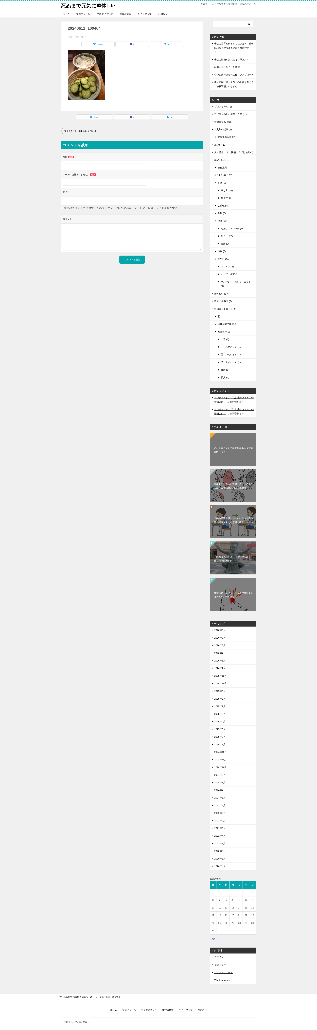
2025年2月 (220, 737)
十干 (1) (225, 339)
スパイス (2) (227, 266)
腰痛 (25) (225, 243)
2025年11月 (220, 676)
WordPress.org (222, 980)
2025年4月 (220, 721)
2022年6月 (220, 813)
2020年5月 (220, 858)
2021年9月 (220, 820)
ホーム (66, 14)
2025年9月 (220, 691)
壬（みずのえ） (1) (231, 347)
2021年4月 (220, 835)
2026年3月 (220, 660)
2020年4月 (220, 866)
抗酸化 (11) (223, 205)
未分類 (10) (220, 144)
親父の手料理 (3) (223, 301)
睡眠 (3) (222, 251)
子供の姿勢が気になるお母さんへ (231, 59)
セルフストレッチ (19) (232, 228)
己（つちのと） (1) (231, 354)
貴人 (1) (225, 377)
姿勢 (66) (222, 183)
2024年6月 (220, 797)
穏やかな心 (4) (221, 160)
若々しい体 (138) (223, 175)
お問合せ (162, 14)
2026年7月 (220, 637)
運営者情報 (125, 14)
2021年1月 (220, 843)
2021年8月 (220, 828)
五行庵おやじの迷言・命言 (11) (230, 114)
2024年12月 (220, 752)
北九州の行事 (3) (226, 137)
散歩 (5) (222, 213)
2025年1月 (220, 744)
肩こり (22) (227, 236)
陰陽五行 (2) (224, 331)
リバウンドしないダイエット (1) (236, 283)
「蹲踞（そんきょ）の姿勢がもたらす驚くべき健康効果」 (233, 558)
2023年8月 (220, 805)
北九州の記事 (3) (223, 129)
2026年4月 (220, 653)
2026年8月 (220, 630)
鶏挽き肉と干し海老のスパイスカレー (81, 131)
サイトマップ (145, 14)
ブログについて (105, 14)
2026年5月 (220, 645)
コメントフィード (223, 972)
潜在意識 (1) (224, 167)
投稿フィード (221, 964)
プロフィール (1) (223, 106)
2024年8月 (220, 782)
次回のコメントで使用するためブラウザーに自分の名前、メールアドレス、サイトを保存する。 (122, 208)
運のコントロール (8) (225, 308)
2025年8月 (220, 698)
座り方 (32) (227, 190)
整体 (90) (222, 221)
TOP (78, 997)
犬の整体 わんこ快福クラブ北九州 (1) (233, 152)
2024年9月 (220, 775)
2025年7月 (220, 706)
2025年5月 (220, 714)
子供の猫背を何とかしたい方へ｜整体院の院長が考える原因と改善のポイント (234, 47)
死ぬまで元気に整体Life (88, 5)
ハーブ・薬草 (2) (229, 274)
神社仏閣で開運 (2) (227, 324)
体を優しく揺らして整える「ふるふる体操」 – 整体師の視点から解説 (233, 486)
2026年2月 (220, 668)
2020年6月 (220, 851)
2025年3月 (220, 729)
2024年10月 (220, 767)
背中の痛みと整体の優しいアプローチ (234, 74)
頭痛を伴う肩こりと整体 (227, 67)
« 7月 (212, 939)
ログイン (219, 957)
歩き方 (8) (226, 198)
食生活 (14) (223, 259)
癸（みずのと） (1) (231, 362)
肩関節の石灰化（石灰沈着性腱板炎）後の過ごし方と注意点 (233, 595)
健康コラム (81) (222, 122)
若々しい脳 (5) (221, 293)
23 (252, 915)
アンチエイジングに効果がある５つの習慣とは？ (233, 449)
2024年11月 (220, 759)
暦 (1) (221, 316)
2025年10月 (220, 683)
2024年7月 (220, 790)
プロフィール (83, 14)
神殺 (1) (225, 370)
